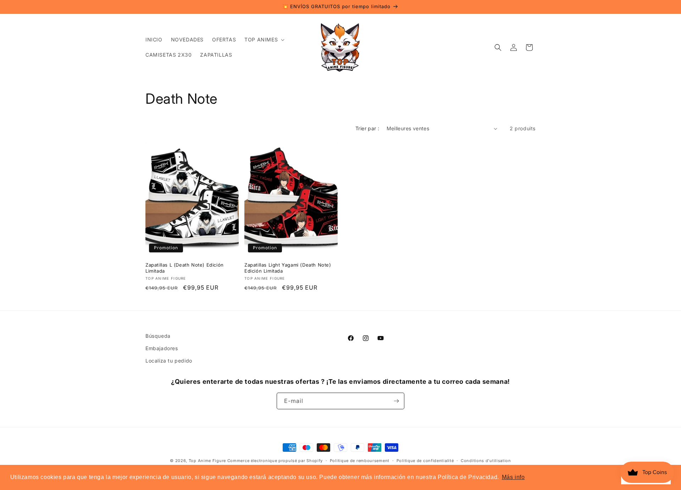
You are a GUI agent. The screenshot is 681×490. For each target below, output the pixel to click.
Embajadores (161, 348)
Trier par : (367, 128)
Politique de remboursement (359, 460)
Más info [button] (513, 477)
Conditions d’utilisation (486, 460)
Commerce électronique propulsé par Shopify (275, 460)
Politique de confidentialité (425, 460)
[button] (263, 39)
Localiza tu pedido (168, 361)
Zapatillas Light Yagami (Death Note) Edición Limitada (287, 268)
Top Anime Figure (207, 460)
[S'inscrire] (396, 401)
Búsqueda (158, 336)
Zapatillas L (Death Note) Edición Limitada (184, 268)
